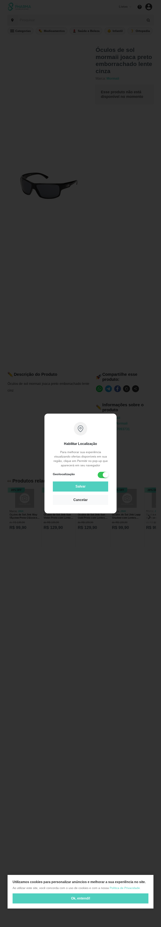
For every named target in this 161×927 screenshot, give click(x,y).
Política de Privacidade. (125, 888)
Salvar (80, 486)
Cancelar (80, 500)
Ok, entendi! (80, 898)
